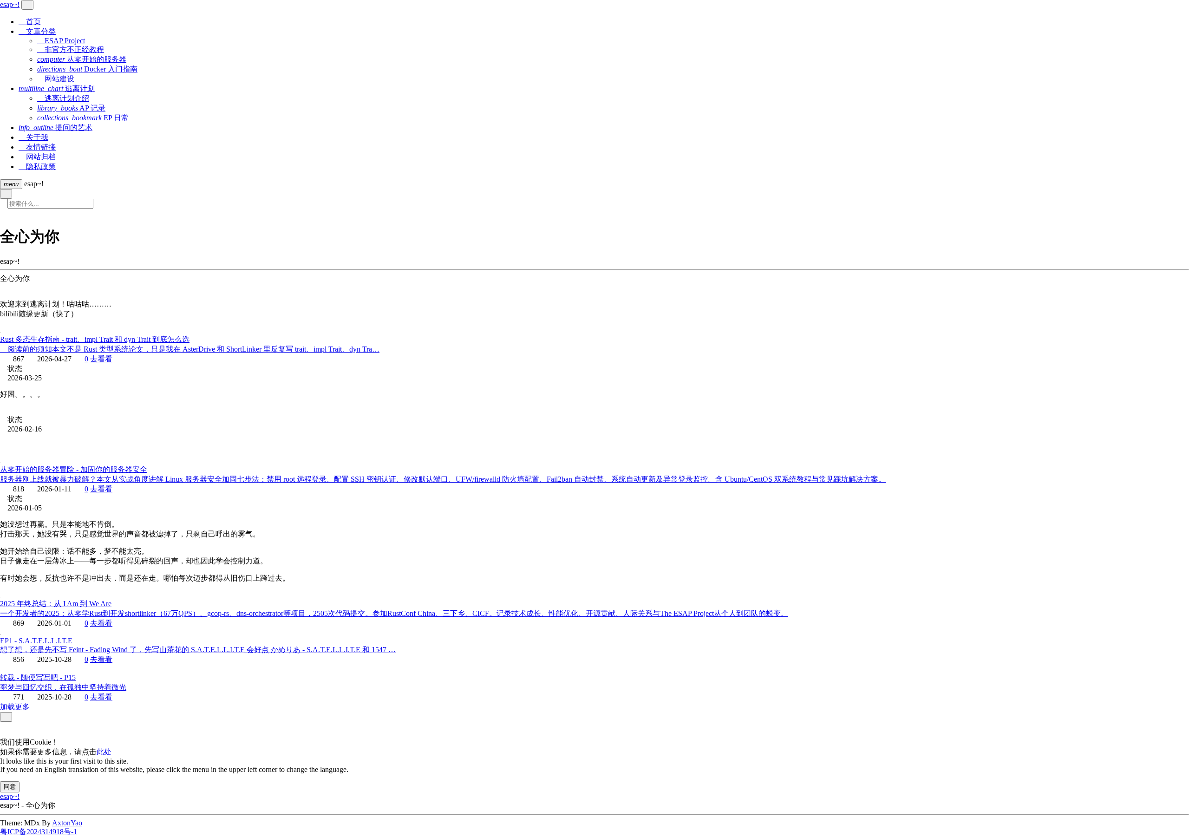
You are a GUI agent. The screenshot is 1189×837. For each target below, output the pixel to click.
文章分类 (37, 31)
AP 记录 (71, 108)
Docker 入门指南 (87, 69)
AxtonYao (67, 823)
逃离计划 (57, 88)
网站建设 (55, 79)
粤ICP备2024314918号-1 (38, 832)
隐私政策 (37, 166)
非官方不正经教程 (70, 49)
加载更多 (15, 707)
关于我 (33, 137)
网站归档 (37, 157)
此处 (104, 752)
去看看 (101, 359)
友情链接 (37, 147)
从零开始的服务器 (81, 59)
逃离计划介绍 (63, 98)
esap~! (10, 796)
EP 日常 (83, 118)
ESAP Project (61, 41)
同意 (10, 786)
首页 (30, 22)
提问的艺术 (55, 127)
